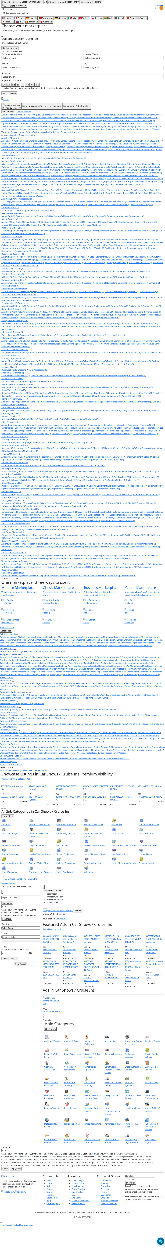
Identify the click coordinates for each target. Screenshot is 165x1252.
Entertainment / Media (81, 242)
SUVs (69, 204)
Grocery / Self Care (88, 326)
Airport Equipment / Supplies (31, 210)
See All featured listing (53, 929)
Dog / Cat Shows (126, 143)
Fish (37, 158)
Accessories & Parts (11, 526)
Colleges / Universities (101, 341)
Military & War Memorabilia (36, 175)
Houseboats (93, 222)
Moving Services (30, 575)
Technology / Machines (110, 488)
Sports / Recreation (72, 741)
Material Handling (24, 459)
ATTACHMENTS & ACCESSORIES (17, 291)
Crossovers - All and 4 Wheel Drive (77, 190)
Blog (49, 1200)
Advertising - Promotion (13, 256)
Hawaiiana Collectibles (150, 172)
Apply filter (16, 1168)
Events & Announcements (71, 361)
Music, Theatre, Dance (53, 442)
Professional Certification (83, 335)
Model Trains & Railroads (87, 175)
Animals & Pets (9, 155)
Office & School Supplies (32, 317)
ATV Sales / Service (11, 239)
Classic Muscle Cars (66, 201)
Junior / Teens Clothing (49, 277)
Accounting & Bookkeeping (15, 230)
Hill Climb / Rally (79, 471)
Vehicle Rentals (98, 575)
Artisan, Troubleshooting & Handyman (20, 555)
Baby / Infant (20, 277)
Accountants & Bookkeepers (15, 375)
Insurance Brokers (87, 375)
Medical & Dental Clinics (84, 387)
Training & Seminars (14, 451)
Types (4, 933)
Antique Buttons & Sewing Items (67, 164)
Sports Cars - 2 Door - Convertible (133, 686)
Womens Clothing (140, 277)
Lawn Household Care (104, 245)
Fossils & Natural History (76, 172)
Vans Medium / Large (142, 204)
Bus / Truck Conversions (35, 526)
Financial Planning (66, 375)
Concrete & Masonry (40, 297)
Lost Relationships (100, 642)
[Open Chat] (160, 1241)
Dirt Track (40, 471)
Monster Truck (111, 471)
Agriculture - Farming (38, 256)
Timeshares (35, 538)
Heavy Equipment (68, 291)
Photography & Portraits (106, 317)
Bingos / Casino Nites (72, 141)
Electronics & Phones (37, 314)
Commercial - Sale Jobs (64, 428)
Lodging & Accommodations (141, 543)
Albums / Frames (24, 503)
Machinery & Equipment (83, 364)
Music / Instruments (111, 175)
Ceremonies (20, 448)
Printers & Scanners (122, 352)
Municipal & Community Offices (91, 517)
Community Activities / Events (135, 637)
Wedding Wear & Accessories (32, 370)
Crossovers (134, 201)
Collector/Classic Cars (88, 201)
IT (22, 84)
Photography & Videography (96, 306)
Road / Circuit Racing (148, 471)
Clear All (77, 910)
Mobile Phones (60, 465)
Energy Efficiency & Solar (14, 410)
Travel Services (119, 546)
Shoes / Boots (123, 277)
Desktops (77, 283)
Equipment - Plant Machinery (76, 259)
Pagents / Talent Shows (72, 149)
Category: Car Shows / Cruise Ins (58, 910)
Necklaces (73, 419)
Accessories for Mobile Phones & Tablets (21, 465)
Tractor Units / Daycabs (72, 396)
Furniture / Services (14, 245)
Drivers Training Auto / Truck (54, 242)
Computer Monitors (61, 352)
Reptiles (81, 158)
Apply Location (9, 93)
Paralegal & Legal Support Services (41, 520)
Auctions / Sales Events (25, 141)
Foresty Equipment (136, 457)
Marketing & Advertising (113, 230)
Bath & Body (8, 216)
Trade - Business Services (145, 433)
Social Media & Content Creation (145, 306)
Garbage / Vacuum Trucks (65, 393)
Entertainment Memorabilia (28, 172)
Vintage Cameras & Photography (95, 181)
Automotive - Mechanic (139, 425)
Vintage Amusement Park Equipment (72, 671)
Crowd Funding (79, 1189)
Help (49, 1180)
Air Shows (7, 141)
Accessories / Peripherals (14, 283)
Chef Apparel (81, 485)
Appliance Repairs (11, 401)
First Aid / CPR (20, 343)
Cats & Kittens (17, 158)
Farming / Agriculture (13, 358)
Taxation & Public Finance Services (118, 520)
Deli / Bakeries (144, 323)
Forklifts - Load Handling (104, 259)
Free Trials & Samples (128, 314)
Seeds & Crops (126, 364)
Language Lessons (67, 343)
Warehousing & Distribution (122, 575)
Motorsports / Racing (13, 468)
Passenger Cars (56, 204)
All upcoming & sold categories (20, 135)
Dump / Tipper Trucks (40, 393)
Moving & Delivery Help (13, 480)
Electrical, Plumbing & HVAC (66, 297)
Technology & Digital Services (16, 561)
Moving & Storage (77, 401)
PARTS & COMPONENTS (91, 291)
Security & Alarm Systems (139, 401)
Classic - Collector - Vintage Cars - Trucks (39, 190)
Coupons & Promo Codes (148, 312)
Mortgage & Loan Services (132, 375)
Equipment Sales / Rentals (107, 242)
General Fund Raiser (100, 271)
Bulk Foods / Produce (57, 323)
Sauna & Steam (141, 494)
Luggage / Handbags (87, 277)
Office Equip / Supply (54, 248)
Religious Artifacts (49, 178)
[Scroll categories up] (2, 135)
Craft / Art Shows (86, 143)
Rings (83, 419)
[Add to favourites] (46, 947)
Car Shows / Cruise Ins (109, 141)
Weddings (32, 451)
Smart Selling (78, 1192)
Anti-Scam (76, 1197)
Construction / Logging (27, 259)
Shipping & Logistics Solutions (54, 575)
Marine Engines (108, 222)
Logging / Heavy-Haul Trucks (93, 393)
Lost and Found (25, 149)
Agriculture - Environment (77, 425)
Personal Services (11, 491)
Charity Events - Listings (13, 268)
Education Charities (54, 271)
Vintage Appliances (41, 181)
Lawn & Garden (41, 364)
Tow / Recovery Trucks (47, 396)
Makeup (68, 216)
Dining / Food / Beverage (14, 320)
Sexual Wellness (97, 216)
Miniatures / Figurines (62, 175)
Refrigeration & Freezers (62, 488)
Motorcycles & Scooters (84, 193)
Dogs (29, 158)
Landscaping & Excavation (115, 297)
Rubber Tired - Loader (114, 459)
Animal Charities (10, 271)
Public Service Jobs (24, 433)
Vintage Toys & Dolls (86, 184)
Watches (93, 419)
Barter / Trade (9, 361)
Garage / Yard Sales (56, 146)
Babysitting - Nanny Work (39, 428)
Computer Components (59, 283)
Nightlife (109, 448)
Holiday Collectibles (11, 175)
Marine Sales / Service (127, 245)
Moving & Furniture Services (83, 558)
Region (4, 63)
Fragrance (43, 216)
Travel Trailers (43, 529)
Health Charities (120, 271)
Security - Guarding (62, 433)
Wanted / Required (131, 396)
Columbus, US (62, 918)
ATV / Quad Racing (11, 471)
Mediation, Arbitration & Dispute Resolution (53, 517)
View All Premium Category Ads (15, 779)
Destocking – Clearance (117, 555)
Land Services (24, 364)
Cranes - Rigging (63, 457)
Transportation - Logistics (14, 436)
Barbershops (8, 494)
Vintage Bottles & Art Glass (65, 181)
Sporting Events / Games (44, 152)
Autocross (28, 471)
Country (5, 924)
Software (154, 283)
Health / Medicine (34, 245)
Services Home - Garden (13, 552)
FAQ (73, 1195)
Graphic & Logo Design (32, 567)
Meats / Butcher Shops (110, 326)
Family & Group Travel (115, 543)
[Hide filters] (2, 892)
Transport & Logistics (12, 572)
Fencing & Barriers (117, 361)
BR (13, 84)
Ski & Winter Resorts (42, 546)
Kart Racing (95, 471)
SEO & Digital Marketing (102, 567)
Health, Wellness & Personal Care (18, 384)
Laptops (47, 465)
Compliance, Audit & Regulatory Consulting (22, 512)
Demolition (79, 457)
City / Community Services (125, 239)
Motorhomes (112, 526)
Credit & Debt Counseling (44, 375)
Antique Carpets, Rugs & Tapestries (101, 164)
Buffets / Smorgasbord (33, 323)
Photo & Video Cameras (99, 352)
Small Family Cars (141, 193)
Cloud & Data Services (93, 564)
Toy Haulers (28, 529)
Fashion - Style (9, 367)
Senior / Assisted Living (16, 538)
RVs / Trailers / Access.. (140, 262)
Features (51, 1195)
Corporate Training (30, 335)
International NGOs (140, 271)
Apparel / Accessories (56, 239)
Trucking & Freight (80, 575)
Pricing (104, 1192)
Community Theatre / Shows (47, 143)
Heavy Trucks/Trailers (111, 750)
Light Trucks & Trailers (30, 193)
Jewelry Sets (60, 419)
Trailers (89, 396)
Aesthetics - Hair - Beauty (50, 425)
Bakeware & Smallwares (13, 485)
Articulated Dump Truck (13, 457)
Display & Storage (119, 485)
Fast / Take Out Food (67, 326)
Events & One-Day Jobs (117, 477)
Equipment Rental (48, 361)
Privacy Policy (78, 1183)
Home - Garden (12, 262)
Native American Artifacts (135, 175)
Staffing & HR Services (141, 724)
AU (8, 84)
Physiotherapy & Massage (139, 387)
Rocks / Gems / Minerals (71, 178)
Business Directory (11, 236)
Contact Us (106, 1180)
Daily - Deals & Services (13, 309)
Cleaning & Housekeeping (53, 555)
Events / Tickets (56, 314)
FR (18, 84)
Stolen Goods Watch (68, 152)
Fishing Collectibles (53, 172)
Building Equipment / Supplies (97, 239)
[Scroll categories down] (5, 135)
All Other (27, 201)
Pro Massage (81, 216)
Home (49, 1183)
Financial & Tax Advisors (63, 230)
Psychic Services (123, 494)
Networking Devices (116, 283)
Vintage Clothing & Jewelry (44, 674)
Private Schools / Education (116, 343)
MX (27, 84)
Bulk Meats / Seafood (79, 323)
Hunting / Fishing (54, 245)
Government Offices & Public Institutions (97, 512)
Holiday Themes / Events (98, 146)
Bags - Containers (99, 256)
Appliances (35, 381)
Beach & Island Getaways (42, 543)
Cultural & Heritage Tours (90, 543)
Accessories (8, 210)
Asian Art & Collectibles (149, 167)
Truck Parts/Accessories (117, 204)
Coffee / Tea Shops (101, 323)
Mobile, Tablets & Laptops (14, 462)
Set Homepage (53, 1203)
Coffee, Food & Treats (123, 312)
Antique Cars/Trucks (44, 201)
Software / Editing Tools (13, 506)
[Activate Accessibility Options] (161, 8)
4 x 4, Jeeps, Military (11, 201)
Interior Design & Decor (55, 401)
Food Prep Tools (138, 485)
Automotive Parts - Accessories (17, 198)
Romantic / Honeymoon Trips (16, 546)
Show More (7, 816)
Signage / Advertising (86, 488)
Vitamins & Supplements (131, 216)
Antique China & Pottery (131, 164)
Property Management (114, 401)
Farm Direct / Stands (45, 326)
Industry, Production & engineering (78, 430)
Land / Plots (95, 535)
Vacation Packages (137, 546)
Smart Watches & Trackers (82, 465)
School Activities (77, 645)
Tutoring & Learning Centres (111, 335)
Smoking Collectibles (95, 178)
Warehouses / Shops (53, 538)
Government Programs (139, 361)
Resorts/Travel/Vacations (25, 265)
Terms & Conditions (81, 1200)
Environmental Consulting (40, 410)
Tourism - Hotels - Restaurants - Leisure (112, 433)
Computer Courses (11, 442)
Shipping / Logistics (137, 248)
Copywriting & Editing (69, 306)
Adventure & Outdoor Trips (15, 543)
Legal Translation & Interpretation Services (131, 514)
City (85, 63)
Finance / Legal (129, 242)
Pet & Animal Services (82, 317)
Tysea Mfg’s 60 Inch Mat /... (150, 797)
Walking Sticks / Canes (131, 184)
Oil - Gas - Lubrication (95, 262)
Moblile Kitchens (132, 326)
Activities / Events (11, 138)
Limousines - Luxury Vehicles (57, 193)
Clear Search (20, 964)
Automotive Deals (32, 312)
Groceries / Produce (150, 314)
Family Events (71, 448)
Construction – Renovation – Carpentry (86, 555)
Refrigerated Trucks (118, 393)
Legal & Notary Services (88, 230)
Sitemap (104, 1183)
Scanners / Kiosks (146, 503)
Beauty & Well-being (12, 213)
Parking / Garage (134, 535)
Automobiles (9, 187)
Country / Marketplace (11, 54)
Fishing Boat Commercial (73, 222)
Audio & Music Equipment (14, 352)
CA (3, 84)
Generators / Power (93, 526)
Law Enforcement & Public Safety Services (56, 514)
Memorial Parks (92, 494)
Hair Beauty (56, 216)
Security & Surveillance (145, 352)
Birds (5, 158)
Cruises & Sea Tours (66, 543)
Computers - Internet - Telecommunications (97, 428)
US (32, 84)
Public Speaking (139, 343)
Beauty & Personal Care (75, 312)
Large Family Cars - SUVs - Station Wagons (142, 683)
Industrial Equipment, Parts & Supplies (102, 410)
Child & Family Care (35, 477)
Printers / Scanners (138, 283)
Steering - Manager (83, 433)
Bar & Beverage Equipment (40, 485)
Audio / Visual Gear (44, 503)
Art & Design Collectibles (123, 167)
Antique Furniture (22, 167)
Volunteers (85, 152)
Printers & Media (127, 503)
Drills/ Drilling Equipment (99, 457)
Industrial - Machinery (33, 262)
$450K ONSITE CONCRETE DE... (94, 798)
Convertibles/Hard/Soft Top (113, 201)
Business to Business (12, 254)
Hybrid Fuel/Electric (26, 204)
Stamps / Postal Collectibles (142, 178)
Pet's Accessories (66, 158)
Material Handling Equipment (97, 738)
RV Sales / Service (95, 248)
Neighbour (6, 73)
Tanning (155, 494)
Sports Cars (80, 204)
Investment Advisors (108, 375)
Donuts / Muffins (25, 326)
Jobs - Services (9, 422)
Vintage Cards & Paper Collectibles (130, 181)
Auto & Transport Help (13, 477)
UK (37, 84)
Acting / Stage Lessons (13, 341)
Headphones (79, 352)
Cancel (5, 1168)
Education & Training (12, 332)
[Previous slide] (2, 808)
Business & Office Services (14, 227)
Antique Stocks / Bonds (76, 167)
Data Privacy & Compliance (137, 564)
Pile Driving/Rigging (91, 459)
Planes (50, 210)
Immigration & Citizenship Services (135, 512)
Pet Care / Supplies (75, 248)
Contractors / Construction (26, 242)
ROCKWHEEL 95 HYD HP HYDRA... (121, 798)
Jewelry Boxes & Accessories (38, 419)
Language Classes (31, 442)
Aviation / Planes (10, 207)
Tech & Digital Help (129, 480)
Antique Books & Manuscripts (35, 164)
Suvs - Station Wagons (34, 196)
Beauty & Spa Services (40, 387)
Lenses (92, 503)
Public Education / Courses (141, 149)
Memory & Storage (108, 503)
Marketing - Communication (110, 430)
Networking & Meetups (92, 448)
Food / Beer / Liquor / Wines (111, 735)
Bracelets (7, 419)
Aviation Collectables (38, 170)
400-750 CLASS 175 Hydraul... (37, 798)
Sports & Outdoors (125, 448)
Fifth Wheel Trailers (73, 526)
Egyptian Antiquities (113, 663)
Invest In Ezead (78, 1203)
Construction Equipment (14, 288)
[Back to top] (1, 1222)
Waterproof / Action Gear (74, 506)
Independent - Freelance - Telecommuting (39, 430)
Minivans (42, 204)
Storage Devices (10, 285)
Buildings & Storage (27, 361)
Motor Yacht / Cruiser (135, 715)
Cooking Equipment (99, 485)
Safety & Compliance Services (136, 410)
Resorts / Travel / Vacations (15, 541)
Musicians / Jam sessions (47, 149)
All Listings (106, 1189)
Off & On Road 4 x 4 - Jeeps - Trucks (114, 193)
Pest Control (95, 401)
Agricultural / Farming (33, 239)
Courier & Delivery (11, 575)
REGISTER (26, 111)
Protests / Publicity (118, 149)
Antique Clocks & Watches (141, 657)
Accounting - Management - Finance (19, 425)
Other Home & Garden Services (114, 558)
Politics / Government (96, 149)
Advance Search (9, 958)
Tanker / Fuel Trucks (25, 396)
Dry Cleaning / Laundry (13, 314)
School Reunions (22, 152)
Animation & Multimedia (13, 306)
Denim (32, 277)
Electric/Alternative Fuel (132, 695)
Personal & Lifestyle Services (89, 480)
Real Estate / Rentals (115, 248)
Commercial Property (12, 535)
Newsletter (130, 1176)
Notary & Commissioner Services (124, 517)
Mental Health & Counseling (111, 387)
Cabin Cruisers (32, 222)
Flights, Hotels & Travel (104, 314)
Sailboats (33, 225)
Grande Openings (76, 146)
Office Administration (138, 230)
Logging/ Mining (10, 454)
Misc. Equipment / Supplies (131, 222)
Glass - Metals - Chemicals (130, 259)
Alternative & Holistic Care (14, 387)
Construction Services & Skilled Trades (20, 294)
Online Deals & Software (57, 317)
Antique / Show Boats (12, 222)
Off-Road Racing (128, 471)
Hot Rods (9, 204)
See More (6, 919)
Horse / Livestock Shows (146, 146)
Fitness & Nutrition (62, 387)
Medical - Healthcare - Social (139, 430)
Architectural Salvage (99, 167)
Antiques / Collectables (13, 161)
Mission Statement (109, 1200)
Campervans (55, 526)
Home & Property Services (14, 399)
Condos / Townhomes (35, 535)
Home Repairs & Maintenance (144, 477)
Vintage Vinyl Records (108, 184)
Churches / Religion (131, 141)
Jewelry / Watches (54, 262)
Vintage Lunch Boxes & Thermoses (57, 184)
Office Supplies (40, 488)
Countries (105, 1186)
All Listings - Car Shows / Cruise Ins (22, 879)
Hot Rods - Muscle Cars (126, 190)
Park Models (127, 526)
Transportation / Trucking (28, 251)
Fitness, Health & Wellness (79, 314)
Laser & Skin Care (56, 494)
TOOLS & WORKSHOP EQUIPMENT (122, 291)
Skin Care (112, 216)
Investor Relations (109, 1203)
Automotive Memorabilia (14, 170)
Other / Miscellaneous (37, 480)
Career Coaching (10, 335)
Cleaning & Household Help (60, 477)
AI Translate (21, 5)
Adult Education (34, 341)
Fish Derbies (142, 143)
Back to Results (8, 883)
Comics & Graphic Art (141, 170)
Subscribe (130, 1182)
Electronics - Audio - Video (14, 349)
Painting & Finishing (139, 297)
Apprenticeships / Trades (55, 341)
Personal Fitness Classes (89, 343)
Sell (48, 1186)
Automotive (74, 239)
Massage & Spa (75, 494)
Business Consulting (40, 230)
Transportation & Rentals (97, 546)
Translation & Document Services (28, 233)
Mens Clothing (107, 277)
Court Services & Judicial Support (60, 512)
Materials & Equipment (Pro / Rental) (50, 558)
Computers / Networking (14, 280)
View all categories (8, 761)
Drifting (66, 471)
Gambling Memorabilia (101, 172)
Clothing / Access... (139, 256)
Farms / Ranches (56, 535)
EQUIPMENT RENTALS (46, 291)
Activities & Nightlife (12, 312)
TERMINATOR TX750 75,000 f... (68, 798)
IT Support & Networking (59, 567)
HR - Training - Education (131, 428)
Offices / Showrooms (114, 535)
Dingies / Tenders (50, 222)
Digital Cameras (63, 503)
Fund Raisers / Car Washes (31, 146)
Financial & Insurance (12, 372)
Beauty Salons (24, 494)
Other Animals (48, 158)
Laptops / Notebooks (95, 283)
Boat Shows (90, 141)
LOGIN (19, 111)
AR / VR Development (40, 564)
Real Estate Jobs (42, 433)
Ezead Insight (78, 1180)
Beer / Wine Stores (11, 323)
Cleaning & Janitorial (31, 401)
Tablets (101, 465)
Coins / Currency (121, 170)
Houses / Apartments (77, 535)
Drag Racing (53, 471)
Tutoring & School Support (78, 442)
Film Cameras (80, 503)
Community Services (21, 143)
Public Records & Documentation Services (79, 520)
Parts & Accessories (106, 364)
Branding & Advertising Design (42, 306)
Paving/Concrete (72, 459)
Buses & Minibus (10, 190)
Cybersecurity (114, 564)
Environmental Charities (77, 271)
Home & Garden (10, 317)
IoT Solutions (81, 567)
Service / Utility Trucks (141, 393)
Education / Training (12, 338)
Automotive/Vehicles (60, 256)
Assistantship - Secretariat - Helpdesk (108, 425)
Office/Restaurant (73, 262)
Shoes (13, 370)
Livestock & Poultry (60, 364)
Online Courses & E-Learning (55, 335)
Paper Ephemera (30, 178)
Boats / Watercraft (11, 219)
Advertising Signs (10, 164)
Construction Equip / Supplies (135, 732)
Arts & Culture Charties (31, 271)
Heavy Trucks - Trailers (13, 390)
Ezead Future (53, 1197)
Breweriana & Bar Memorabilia (65, 170)
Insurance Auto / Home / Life (78, 245)
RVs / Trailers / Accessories (15, 523)
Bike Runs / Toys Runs (49, 141)
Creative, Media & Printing (14, 303)
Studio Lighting (34, 506)
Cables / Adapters (37, 283)
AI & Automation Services (14, 564)
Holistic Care (40, 494)
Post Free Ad (159, 7)
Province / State (90, 54)
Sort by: (52, 890)
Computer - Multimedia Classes (129, 341)
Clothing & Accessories (100, 312)
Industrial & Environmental (15, 407)
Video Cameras (52, 506)
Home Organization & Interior (16, 558)
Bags (5, 370)
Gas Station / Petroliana (126, 172)
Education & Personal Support (89, 477)
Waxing (25, 497)
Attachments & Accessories (40, 457)
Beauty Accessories (26, 216)
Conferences (69, 143)
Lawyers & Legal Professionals (93, 514)
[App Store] (20, 1191)
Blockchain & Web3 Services (66, 564)
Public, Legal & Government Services (20, 509)
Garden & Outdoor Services (144, 555)
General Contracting (91, 297)
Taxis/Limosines (96, 204)
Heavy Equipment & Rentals (68, 410)
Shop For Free (107, 1197)
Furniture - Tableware (53, 381)
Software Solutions (126, 567)
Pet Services (111, 480)
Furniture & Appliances (13, 378)
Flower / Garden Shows (119, 640)
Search (50, 1192)
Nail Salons (108, 494)
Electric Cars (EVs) (103, 190)
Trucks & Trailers (149, 291)
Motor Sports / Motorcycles (29, 248)
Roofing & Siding (29, 300)
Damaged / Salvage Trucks (14, 393)
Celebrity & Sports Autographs (96, 170)
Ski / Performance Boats (52, 225)
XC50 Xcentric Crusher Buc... (14, 797)
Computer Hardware (39, 352)
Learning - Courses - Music (14, 439)
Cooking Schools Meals (123, 323)
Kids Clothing (68, 277)
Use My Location (10, 48)
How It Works (78, 1186)
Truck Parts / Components (107, 396)
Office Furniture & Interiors (18, 488)
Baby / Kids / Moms (53, 312)
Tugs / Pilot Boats (95, 225)
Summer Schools (21, 346)
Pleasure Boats (19, 225)
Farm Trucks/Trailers (96, 361)
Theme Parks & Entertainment (68, 546)
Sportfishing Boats (75, 225)
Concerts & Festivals (38, 448)
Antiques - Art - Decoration (15, 381)
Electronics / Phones (50, 259)
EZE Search (106, 1195)
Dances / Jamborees (106, 143)
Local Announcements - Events (17, 445)
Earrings (18, 419)
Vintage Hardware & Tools (26, 184)
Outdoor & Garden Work (62, 480)
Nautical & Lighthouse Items (79, 668)
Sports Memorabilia (117, 178)
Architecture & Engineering (15, 297)
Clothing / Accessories (12, 274)
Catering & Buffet (64, 485)
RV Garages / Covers (145, 526)
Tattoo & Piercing (10, 497)
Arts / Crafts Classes (79, 341)
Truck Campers (59, 529)
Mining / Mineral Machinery (48, 459)
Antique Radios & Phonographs (48, 167)
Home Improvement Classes (42, 343)
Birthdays (7, 448)
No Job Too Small (11, 474)
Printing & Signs (120, 306)
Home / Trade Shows (122, 146)
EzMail (50, 1189)
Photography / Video (117, 262)
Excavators (119, 457)
